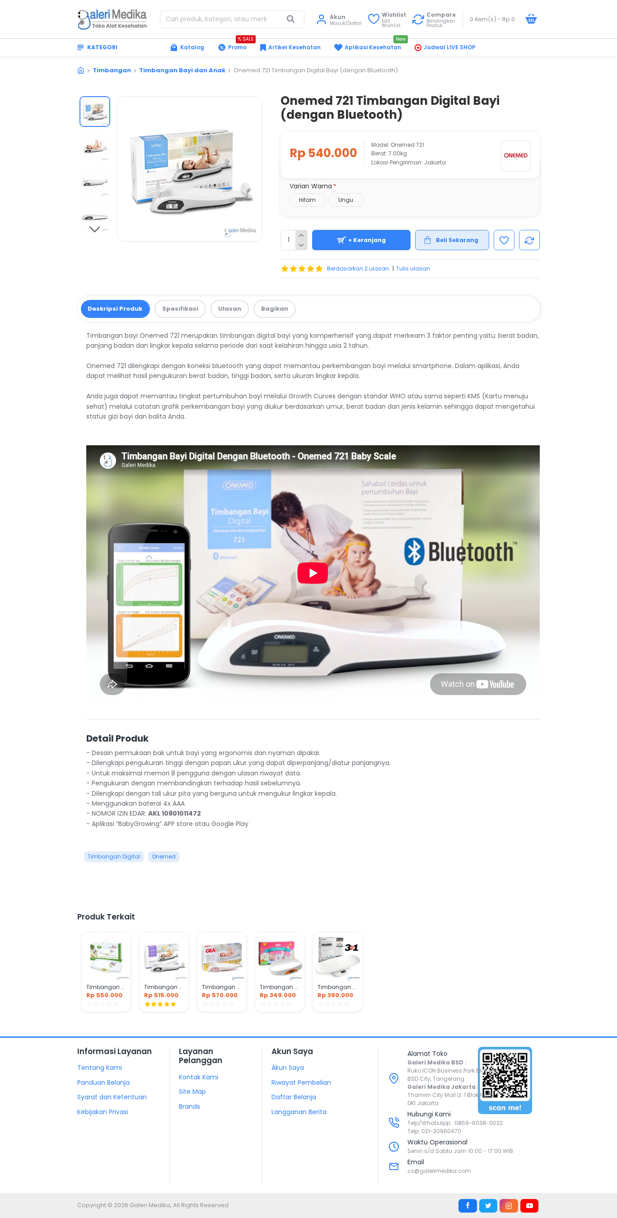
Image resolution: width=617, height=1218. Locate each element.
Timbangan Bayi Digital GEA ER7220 (279, 987)
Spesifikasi (180, 308)
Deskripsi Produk (115, 308)
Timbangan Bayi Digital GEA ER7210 (222, 987)
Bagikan (274, 308)
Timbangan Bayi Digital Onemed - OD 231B (164, 987)
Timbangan (112, 70)
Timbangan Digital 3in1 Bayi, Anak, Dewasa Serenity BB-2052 (337, 987)
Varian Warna (311, 186)
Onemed (164, 856)
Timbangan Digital (114, 856)
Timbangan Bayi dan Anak (182, 70)
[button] (95, 103)
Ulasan (229, 308)
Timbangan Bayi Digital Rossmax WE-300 (106, 987)
